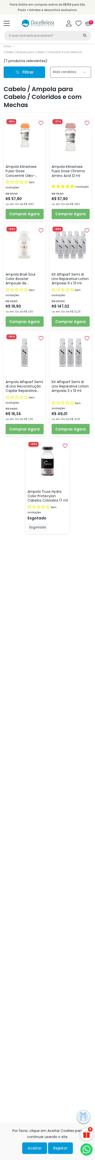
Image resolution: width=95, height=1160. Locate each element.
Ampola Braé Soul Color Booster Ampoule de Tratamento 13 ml (21, 279)
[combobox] (47, 36)
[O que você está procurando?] (84, 35)
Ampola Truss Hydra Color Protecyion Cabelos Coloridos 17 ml (48, 496)
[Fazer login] (69, 23)
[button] (7, 23)
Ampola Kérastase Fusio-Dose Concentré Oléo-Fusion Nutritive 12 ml (23, 171)
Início (7, 46)
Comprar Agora (24, 213)
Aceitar (35, 1148)
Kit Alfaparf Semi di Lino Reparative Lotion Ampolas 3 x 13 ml (70, 386)
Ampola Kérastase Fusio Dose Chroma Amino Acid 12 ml (68, 171)
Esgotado (37, 527)
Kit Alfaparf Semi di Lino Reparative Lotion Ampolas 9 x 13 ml (70, 279)
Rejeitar (60, 1148)
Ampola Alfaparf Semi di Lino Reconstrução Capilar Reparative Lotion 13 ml (24, 386)
